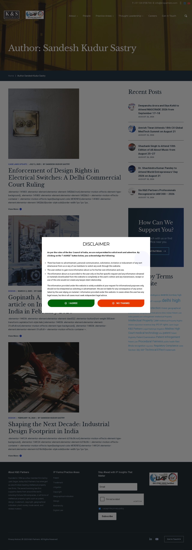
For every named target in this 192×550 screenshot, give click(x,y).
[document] (96, 275)
